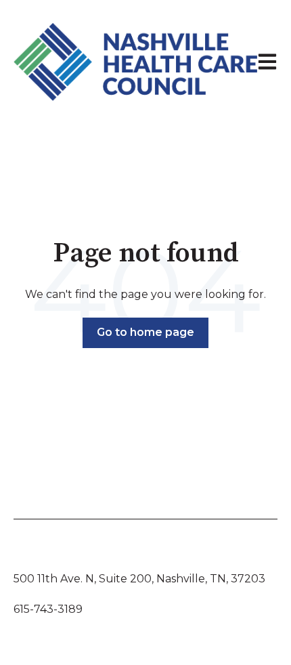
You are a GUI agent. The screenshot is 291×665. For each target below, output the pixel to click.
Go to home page (145, 332)
